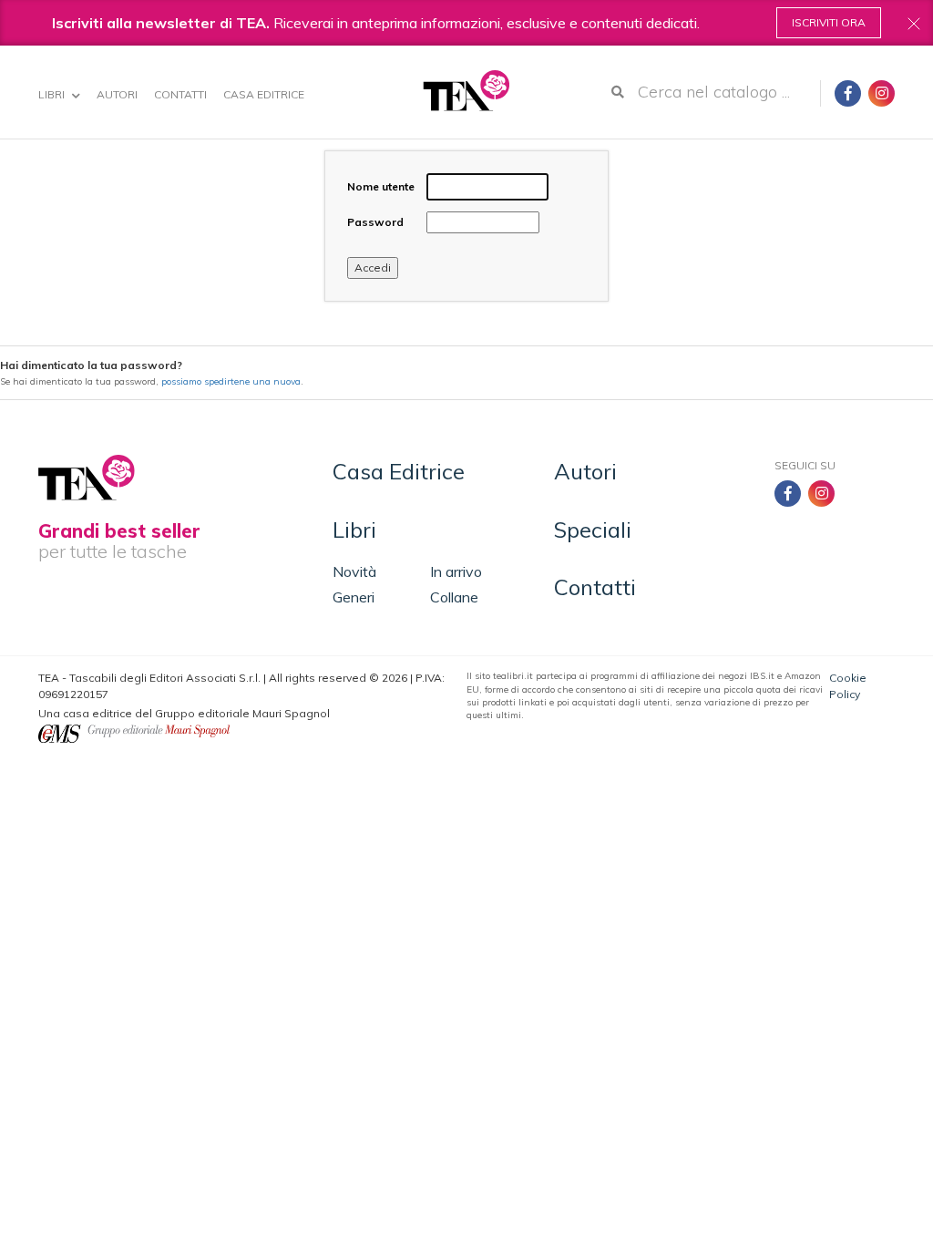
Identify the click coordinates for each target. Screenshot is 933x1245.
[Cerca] (617, 92)
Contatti (180, 94)
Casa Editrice (263, 94)
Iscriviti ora (829, 22)
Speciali (592, 529)
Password (375, 222)
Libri (52, 94)
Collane (454, 597)
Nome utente (381, 186)
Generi (353, 597)
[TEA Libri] (466, 90)
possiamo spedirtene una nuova (231, 381)
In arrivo (456, 571)
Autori (117, 94)
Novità (354, 571)
